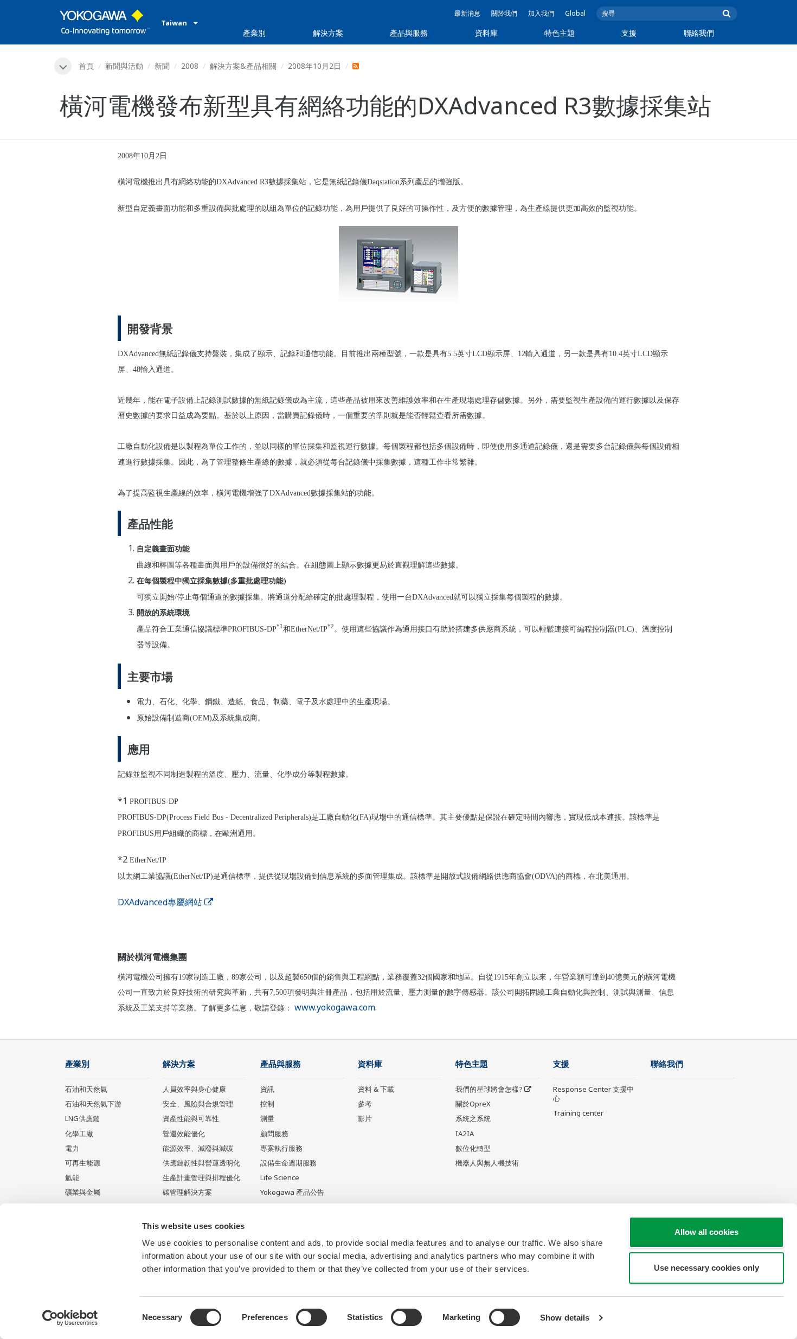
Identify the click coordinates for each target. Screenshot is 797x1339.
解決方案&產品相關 (243, 66)
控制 (267, 1104)
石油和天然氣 (86, 1089)
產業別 (254, 33)
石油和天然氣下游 (93, 1104)
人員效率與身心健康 (194, 1089)
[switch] (311, 1317)
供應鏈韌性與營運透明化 (201, 1163)
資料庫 (486, 33)
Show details (564, 1317)
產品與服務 (409, 33)
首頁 (86, 66)
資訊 (267, 1089)
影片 (365, 1118)
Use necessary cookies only (706, 1267)
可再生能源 (82, 1163)
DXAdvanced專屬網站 (160, 902)
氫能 (72, 1177)
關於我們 (504, 13)
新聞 (162, 66)
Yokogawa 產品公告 (292, 1192)
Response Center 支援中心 (593, 1093)
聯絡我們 (699, 33)
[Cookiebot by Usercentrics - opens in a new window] (70, 1318)
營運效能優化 (184, 1133)
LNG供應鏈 (82, 1118)
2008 (189, 66)
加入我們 (541, 13)
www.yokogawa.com (334, 1007)
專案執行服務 (281, 1148)
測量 (267, 1118)
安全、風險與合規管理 (198, 1104)
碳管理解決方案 (187, 1192)
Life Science (279, 1177)
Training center (578, 1113)
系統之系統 (473, 1118)
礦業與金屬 (82, 1192)
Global (575, 13)
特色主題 (559, 33)
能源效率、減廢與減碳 (198, 1148)
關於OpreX (473, 1104)
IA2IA (464, 1133)
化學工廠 (79, 1133)
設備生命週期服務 (288, 1163)
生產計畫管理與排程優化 (201, 1177)
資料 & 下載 (376, 1089)
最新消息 (467, 13)
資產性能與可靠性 (191, 1118)
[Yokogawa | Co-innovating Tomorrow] (105, 22)
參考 (365, 1104)
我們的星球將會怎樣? (489, 1089)
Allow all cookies (706, 1232)
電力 (72, 1148)
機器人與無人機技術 (487, 1163)
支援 (629, 33)
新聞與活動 (124, 66)
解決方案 (328, 33)
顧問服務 (274, 1133)
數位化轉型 (473, 1148)
